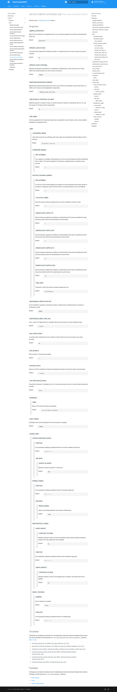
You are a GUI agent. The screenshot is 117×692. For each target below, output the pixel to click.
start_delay (95, 80)
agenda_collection (97, 20)
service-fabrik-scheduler (16, 57)
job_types (94, 32)
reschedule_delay (98, 36)
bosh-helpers (35, 678)
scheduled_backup (98, 38)
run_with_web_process (98, 73)
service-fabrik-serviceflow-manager (16, 60)
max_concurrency (97, 66)
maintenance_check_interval (99, 61)
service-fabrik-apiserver (16, 29)
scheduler (95, 75)
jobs (93, 34)
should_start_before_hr (100, 55)
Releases (43, 6)
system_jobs (95, 82)
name (94, 77)
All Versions (11, 16)
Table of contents (96, 13)
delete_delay (99, 100)
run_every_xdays (98, 48)
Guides (23, 6)
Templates (94, 123)
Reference (29, 6)
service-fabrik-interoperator (17, 46)
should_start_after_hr (100, 50)
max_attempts (98, 41)
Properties (94, 18)
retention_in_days (100, 107)
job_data (96, 89)
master (48, 20)
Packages (94, 126)
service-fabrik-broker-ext (16, 40)
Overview (11, 20)
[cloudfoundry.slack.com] (108, 689)
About (9, 6)
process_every (96, 71)
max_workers (96, 68)
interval (96, 87)
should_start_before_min (101, 57)
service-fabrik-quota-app (16, 52)
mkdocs (22, 689)
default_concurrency (97, 22)
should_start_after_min (100, 52)
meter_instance (97, 116)
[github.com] (105, 689)
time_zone (97, 59)
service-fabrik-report (15, 55)
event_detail (97, 105)
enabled (96, 119)
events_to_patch (100, 91)
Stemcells (36, 6)
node (33, 680)
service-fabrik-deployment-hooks (17, 43)
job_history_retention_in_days (100, 29)
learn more (32, 640)
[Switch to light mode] (66, 2)
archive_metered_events (99, 84)
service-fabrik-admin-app (16, 27)
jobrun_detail (97, 112)
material (28, 689)
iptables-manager (14, 25)
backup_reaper (97, 94)
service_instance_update (99, 43)
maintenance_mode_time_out (100, 64)
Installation (16, 6)
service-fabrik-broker (15, 38)
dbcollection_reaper (98, 103)
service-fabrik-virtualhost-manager (16, 64)
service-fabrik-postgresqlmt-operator (17, 49)
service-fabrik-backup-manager (15, 32)
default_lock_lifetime (97, 25)
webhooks (12, 67)
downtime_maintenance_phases (100, 27)
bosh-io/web (16, 689)
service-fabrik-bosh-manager (17, 35)
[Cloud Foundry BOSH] (8, 2)
